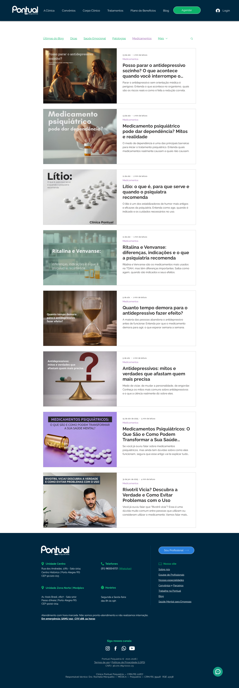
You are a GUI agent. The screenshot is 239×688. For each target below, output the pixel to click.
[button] (191, 39)
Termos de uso (102, 662)
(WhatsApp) (125, 568)
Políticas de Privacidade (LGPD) (128, 662)
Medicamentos (142, 38)
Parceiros (178, 585)
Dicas (73, 38)
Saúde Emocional (95, 38)
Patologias (119, 38)
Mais (161, 38)
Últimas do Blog (53, 38)
